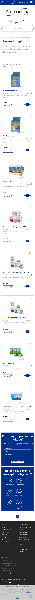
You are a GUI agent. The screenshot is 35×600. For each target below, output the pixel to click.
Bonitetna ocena (7, 529)
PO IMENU (12, 64)
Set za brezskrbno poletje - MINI (14, 227)
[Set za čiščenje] (16, 352)
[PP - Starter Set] (16, 170)
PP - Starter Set (8, 181)
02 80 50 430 (11, 568)
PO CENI (20, 64)
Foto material (23, 549)
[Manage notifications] (30, 596)
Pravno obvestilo (24, 539)
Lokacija (4, 534)
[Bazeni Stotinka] (17, 12)
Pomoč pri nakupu (25, 527)
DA (11, 66)
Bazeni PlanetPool (7, 542)
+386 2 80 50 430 (9, 444)
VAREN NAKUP (9, 495)
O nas (3, 527)
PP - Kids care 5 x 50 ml (11, 90)
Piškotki (21, 551)
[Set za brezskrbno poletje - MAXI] (16, 306)
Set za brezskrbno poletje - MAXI (15, 318)
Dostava (21, 529)
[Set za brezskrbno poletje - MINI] (16, 215)
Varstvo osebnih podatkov (24, 543)
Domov (3, 37)
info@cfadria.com (25, 444)
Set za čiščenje (8, 363)
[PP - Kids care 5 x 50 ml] (16, 79)
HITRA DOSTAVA (19, 495)
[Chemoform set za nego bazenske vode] (16, 395)
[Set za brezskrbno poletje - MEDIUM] (16, 261)
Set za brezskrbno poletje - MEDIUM (16, 272)
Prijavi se (25, 2)
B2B (20, 2)
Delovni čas (5, 532)
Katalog (9, 37)
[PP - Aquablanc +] (16, 124)
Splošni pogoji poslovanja (23, 536)
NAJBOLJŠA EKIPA (9, 507)
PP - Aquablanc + (9, 136)
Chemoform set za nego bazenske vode (17, 407)
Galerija (4, 537)
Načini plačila (23, 532)
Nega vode (15, 37)
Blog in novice (5, 539)
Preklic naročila (24, 547)
